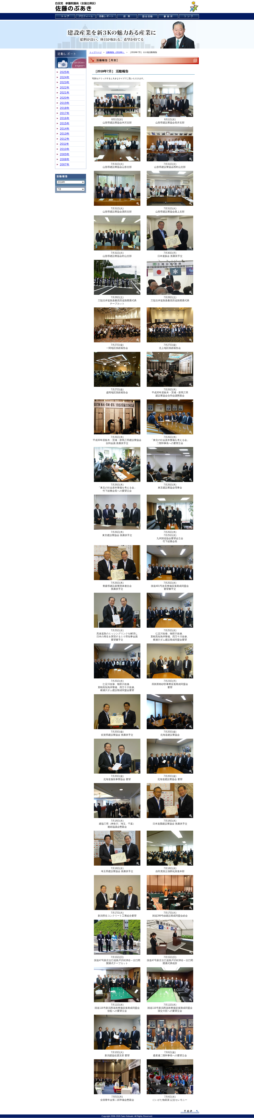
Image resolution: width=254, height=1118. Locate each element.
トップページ (95, 52)
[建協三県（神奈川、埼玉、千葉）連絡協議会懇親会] (117, 801)
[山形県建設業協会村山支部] (117, 233)
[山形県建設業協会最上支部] (170, 189)
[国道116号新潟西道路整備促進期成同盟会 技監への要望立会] (117, 985)
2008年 (65, 159)
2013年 (65, 133)
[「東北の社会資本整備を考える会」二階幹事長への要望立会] (170, 417)
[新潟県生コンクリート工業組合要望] (117, 893)
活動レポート (106, 16)
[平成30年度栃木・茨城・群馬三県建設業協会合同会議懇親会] (170, 370)
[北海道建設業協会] (170, 712)
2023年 (65, 82)
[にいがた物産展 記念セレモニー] (170, 1077)
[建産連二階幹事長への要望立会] (170, 1032)
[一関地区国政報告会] (117, 325)
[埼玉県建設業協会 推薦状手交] (117, 848)
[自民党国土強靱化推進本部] (170, 848)
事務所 (168, 16)
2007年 (65, 164)
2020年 (65, 97)
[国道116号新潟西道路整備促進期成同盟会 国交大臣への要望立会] (170, 985)
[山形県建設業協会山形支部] (117, 144)
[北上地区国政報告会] (170, 325)
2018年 (65, 107)
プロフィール (85, 16)
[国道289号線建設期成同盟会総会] (170, 893)
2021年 (65, 92)
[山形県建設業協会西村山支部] (170, 144)
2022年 (65, 87)
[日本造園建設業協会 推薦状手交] (170, 801)
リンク (189, 16)
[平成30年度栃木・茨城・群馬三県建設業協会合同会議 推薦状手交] (117, 417)
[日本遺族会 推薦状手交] (170, 233)
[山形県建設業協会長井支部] (170, 100)
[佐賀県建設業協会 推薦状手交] (117, 712)
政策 (127, 16)
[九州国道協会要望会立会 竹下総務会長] (170, 512)
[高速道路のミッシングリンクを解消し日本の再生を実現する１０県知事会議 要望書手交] (117, 610)
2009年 (65, 154)
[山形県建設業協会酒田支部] (117, 189)
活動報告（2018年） (115, 52)
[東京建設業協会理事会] (170, 465)
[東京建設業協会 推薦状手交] (117, 512)
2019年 (65, 102)
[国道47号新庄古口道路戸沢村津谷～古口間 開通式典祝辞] (170, 937)
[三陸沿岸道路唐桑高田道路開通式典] (170, 277)
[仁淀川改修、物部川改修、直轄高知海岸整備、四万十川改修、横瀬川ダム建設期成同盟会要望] (170, 610)
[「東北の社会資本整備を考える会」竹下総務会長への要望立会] (117, 465)
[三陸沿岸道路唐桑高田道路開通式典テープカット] (117, 277)
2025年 (65, 72)
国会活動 (147, 16)
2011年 (64, 143)
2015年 (65, 123)
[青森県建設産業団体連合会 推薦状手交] (117, 563)
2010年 (65, 149)
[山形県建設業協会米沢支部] (117, 100)
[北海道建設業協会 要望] (170, 756)
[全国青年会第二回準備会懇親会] (117, 1077)
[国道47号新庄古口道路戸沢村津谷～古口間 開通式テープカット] (117, 937)
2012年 (65, 138)
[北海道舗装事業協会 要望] (117, 756)
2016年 (65, 118)
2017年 (65, 113)
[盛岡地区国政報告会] (117, 370)
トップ (65, 16)
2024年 (65, 77)
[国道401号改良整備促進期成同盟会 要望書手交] (170, 563)
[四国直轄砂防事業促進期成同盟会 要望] (170, 661)
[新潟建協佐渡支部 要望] (117, 1032)
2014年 (65, 128)
